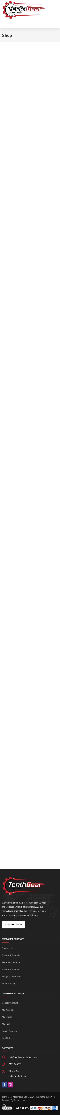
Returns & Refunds (11, 955)
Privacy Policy (8, 983)
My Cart (6, 1024)
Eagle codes (19, 1100)
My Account (7, 1010)
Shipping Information (12, 976)
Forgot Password (9, 1031)
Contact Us (7, 948)
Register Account (10, 1003)
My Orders (7, 1017)
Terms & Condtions (11, 962)
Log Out (6, 1038)
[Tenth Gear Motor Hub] (24, 10)
